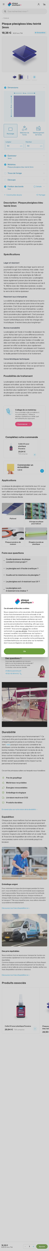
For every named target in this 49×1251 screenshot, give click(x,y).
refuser (25, 628)
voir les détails (21, 631)
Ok (24, 651)
